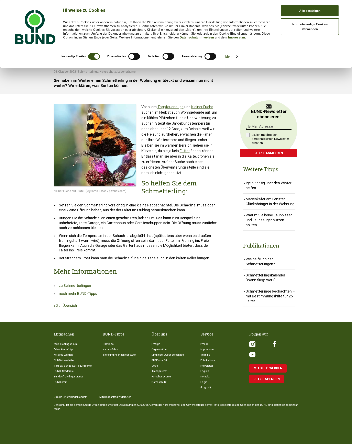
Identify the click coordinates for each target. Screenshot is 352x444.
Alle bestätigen (309, 10)
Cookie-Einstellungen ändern (70, 396)
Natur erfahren (111, 349)
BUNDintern (60, 382)
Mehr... (57, 408)
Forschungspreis (162, 376)
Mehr (229, 56)
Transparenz (159, 371)
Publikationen (208, 360)
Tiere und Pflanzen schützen (119, 354)
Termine (205, 354)
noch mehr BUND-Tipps (78, 293)
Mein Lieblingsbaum (66, 343)
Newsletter (206, 365)
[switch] (134, 56)
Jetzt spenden (267, 379)
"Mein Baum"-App (64, 349)
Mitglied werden (63, 354)
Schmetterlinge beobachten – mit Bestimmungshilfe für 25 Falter (270, 296)
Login (203, 382)
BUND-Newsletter (64, 360)
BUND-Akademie (64, 371)
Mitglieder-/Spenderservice (168, 354)
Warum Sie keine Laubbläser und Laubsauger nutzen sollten (269, 220)
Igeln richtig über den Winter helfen (269, 185)
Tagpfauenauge (170, 107)
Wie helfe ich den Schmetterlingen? (260, 261)
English (204, 371)
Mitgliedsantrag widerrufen (115, 396)
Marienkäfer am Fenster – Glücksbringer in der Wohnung (270, 201)
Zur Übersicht (67, 305)
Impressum (236, 37)
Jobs (155, 365)
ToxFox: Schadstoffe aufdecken (73, 365)
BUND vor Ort (159, 360)
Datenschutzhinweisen (197, 37)
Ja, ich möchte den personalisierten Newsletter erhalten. (270, 139)
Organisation (159, 349)
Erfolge (156, 343)
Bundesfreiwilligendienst (68, 376)
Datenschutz (159, 382)
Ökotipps (108, 343)
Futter (185, 151)
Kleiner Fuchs (202, 107)
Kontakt (205, 376)
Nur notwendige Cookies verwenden (310, 26)
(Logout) (205, 387)
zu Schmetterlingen (75, 285)
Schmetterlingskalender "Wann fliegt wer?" (265, 277)
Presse (204, 343)
